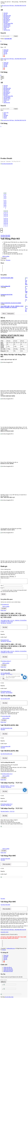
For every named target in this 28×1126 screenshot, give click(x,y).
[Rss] (3, 944)
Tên (2, 585)
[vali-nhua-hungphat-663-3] (5, 218)
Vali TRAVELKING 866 (6, 728)
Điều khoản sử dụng (8, 971)
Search (15, 36)
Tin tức (5, 117)
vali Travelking (6, 24)
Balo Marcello (6, 16)
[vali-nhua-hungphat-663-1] (5, 200)
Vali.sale (4, 949)
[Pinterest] (3, 268)
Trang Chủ (5, 112)
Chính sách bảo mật (7, 968)
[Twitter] (3, 267)
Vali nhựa (5, 13)
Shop (4, 114)
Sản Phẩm (5, 956)
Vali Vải (5, 14)
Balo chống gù (6, 19)
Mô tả (4, 313)
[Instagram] (3, 942)
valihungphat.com (11, 948)
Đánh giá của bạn (5, 576)
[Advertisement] (14, 142)
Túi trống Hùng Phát (8, 23)
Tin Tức (5, 958)
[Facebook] (3, 265)
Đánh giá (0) (10, 313)
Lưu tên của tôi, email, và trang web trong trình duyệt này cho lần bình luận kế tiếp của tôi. (13, 591)
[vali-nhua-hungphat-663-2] (4, 218)
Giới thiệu (5, 115)
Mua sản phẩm (6, 864)
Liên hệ (5, 116)
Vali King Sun (6, 29)
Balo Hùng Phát (7, 15)
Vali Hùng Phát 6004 (5, 236)
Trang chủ (3, 161)
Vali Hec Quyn (6, 26)
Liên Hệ (5, 959)
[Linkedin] (3, 943)
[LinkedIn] (3, 271)
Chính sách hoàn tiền (8, 970)
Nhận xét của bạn (5, 577)
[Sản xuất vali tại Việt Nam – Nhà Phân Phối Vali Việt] (13, 5)
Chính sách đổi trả (7, 967)
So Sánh (4, 258)
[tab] (4, 313)
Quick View (3, 610)
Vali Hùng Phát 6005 (5, 235)
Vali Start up (6, 18)
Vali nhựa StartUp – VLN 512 (7, 785)
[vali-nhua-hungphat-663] (14, 176)
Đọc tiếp (5, 627)
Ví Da (4, 28)
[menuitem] (5, 49)
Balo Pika (5, 22)
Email (2, 587)
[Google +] (3, 269)
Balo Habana (6, 20)
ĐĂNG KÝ (3, 981)
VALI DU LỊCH (4, 932)
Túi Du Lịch (6, 27)
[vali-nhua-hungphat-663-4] (7, 218)
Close (2, 78)
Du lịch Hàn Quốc (9, 997)
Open (2, 76)
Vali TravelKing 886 (5, 673)
